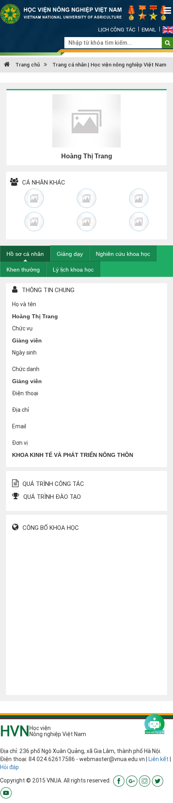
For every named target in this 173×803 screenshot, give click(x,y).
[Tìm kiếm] (167, 42)
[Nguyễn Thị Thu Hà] (86, 221)
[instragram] (144, 780)
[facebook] (119, 780)
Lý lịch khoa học (73, 269)
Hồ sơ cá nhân (25, 254)
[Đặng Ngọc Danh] (86, 198)
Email (149, 29)
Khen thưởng (23, 269)
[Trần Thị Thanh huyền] (34, 198)
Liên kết (158, 759)
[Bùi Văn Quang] (139, 198)
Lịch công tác (116, 29)
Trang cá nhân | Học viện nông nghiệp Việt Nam (109, 64)
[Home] (86, 13)
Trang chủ (27, 64)
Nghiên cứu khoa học (123, 254)
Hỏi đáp (9, 767)
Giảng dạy (70, 254)
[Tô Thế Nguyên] (34, 221)
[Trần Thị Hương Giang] (139, 221)
